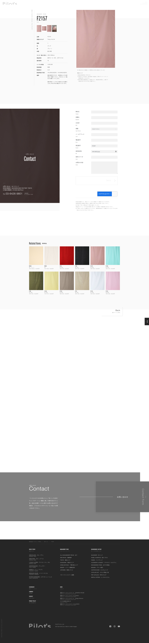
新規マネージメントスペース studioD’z (69, 596)
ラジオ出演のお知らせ (65, 602)
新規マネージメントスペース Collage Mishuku (71, 599)
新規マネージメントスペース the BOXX (69, 604)
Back (116, 311)
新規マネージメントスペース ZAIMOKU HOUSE (72, 593)
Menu (144, 3)
